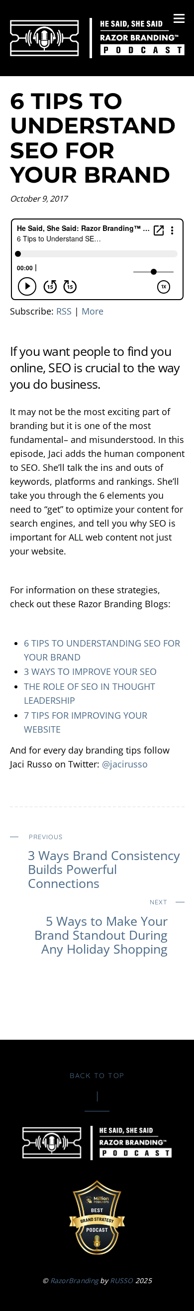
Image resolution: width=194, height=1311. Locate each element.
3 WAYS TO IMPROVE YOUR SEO (90, 671)
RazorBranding (74, 1280)
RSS (64, 311)
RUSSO (121, 1280)
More (92, 311)
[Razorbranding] (97, 52)
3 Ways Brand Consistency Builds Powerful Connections (104, 861)
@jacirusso (125, 764)
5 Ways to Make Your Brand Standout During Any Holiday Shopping (101, 926)
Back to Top (97, 1075)
